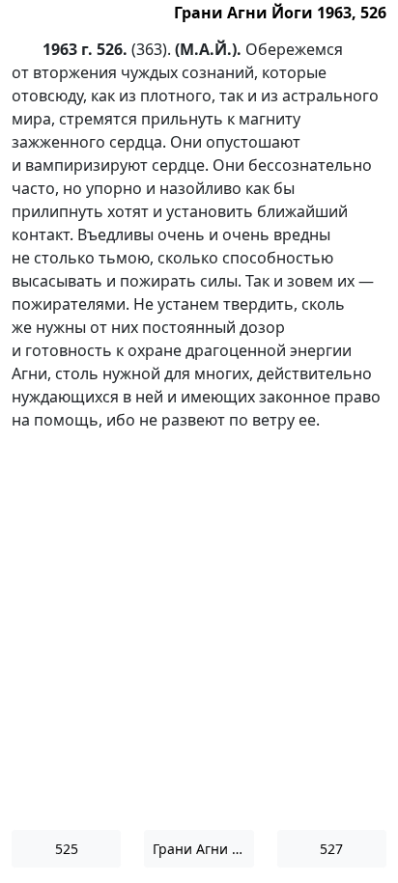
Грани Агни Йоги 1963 (203, 849)
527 (331, 849)
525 (66, 849)
